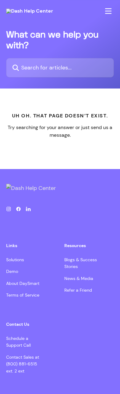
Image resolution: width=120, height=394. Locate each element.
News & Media (78, 278)
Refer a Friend (78, 290)
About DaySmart (22, 283)
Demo (12, 271)
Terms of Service (22, 295)
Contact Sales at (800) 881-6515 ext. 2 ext (22, 364)
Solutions (15, 259)
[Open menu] (108, 11)
